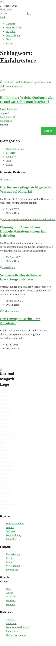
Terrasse (10, 596)
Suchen (4, 124)
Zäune (9, 43)
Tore (8, 39)
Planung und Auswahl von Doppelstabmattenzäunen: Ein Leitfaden (23, 231)
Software (10, 531)
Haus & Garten (14, 27)
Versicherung (13, 565)
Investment (12, 569)
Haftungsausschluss (16, 635)
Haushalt (10, 600)
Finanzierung (13, 554)
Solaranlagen (13, 35)
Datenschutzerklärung (17, 627)
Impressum (12, 631)
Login (3, 17)
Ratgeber (11, 156)
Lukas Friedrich (8, 109)
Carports (10, 23)
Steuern (10, 527)
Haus (8, 589)
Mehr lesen (6, 120)
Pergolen (10, 31)
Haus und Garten (15, 149)
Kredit (9, 558)
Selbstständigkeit (15, 523)
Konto (9, 562)
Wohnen (10, 604)
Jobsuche (11, 539)
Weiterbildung (13, 535)
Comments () (7, 117)
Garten (9, 592)
